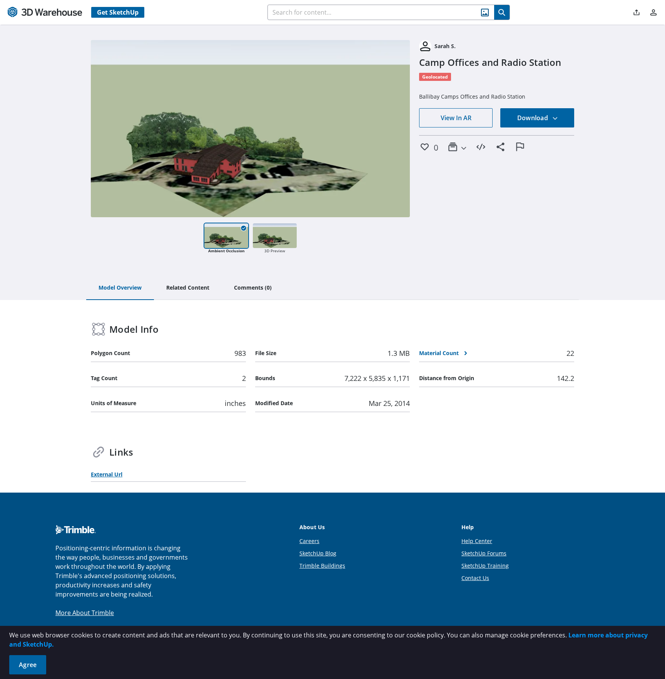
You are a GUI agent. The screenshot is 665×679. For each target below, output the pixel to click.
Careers (309, 541)
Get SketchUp (118, 12)
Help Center (476, 541)
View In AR (456, 118)
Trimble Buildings (322, 565)
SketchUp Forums (483, 553)
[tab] (120, 288)
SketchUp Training (485, 565)
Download (533, 118)
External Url (106, 474)
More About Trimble (84, 613)
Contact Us (475, 578)
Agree (28, 665)
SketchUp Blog (317, 553)
